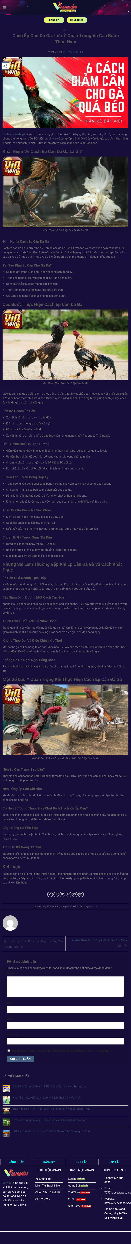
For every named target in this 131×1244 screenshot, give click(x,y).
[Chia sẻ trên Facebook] (56, 894)
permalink (93, 906)
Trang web (12, 1034)
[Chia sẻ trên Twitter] (62, 894)
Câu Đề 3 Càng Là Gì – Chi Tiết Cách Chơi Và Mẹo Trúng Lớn (49, 1086)
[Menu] (5, 7)
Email (10, 1018)
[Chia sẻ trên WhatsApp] (50, 894)
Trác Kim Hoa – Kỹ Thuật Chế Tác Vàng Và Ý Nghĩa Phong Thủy (51, 1108)
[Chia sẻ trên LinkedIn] (81, 894)
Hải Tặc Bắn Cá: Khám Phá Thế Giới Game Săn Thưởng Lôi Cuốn (52, 1131)
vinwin (53, 138)
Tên (9, 1003)
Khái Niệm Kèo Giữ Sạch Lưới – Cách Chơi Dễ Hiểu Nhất (47, 1097)
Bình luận (13, 973)
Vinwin (7, 1182)
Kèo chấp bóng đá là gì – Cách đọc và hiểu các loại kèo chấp (49, 1120)
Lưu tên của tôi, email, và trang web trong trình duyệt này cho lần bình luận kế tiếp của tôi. (60, 1050)
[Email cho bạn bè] (68, 894)
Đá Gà (66, 31)
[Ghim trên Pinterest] (75, 894)
